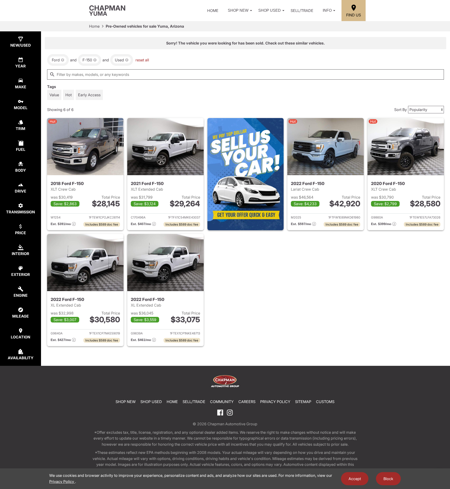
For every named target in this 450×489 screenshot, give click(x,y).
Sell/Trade (302, 10)
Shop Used (269, 10)
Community (222, 401)
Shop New (238, 10)
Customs (325, 401)
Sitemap (303, 401)
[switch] (54, 95)
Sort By (400, 109)
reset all (142, 60)
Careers (246, 401)
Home (212, 10)
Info (327, 10)
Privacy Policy (275, 401)
